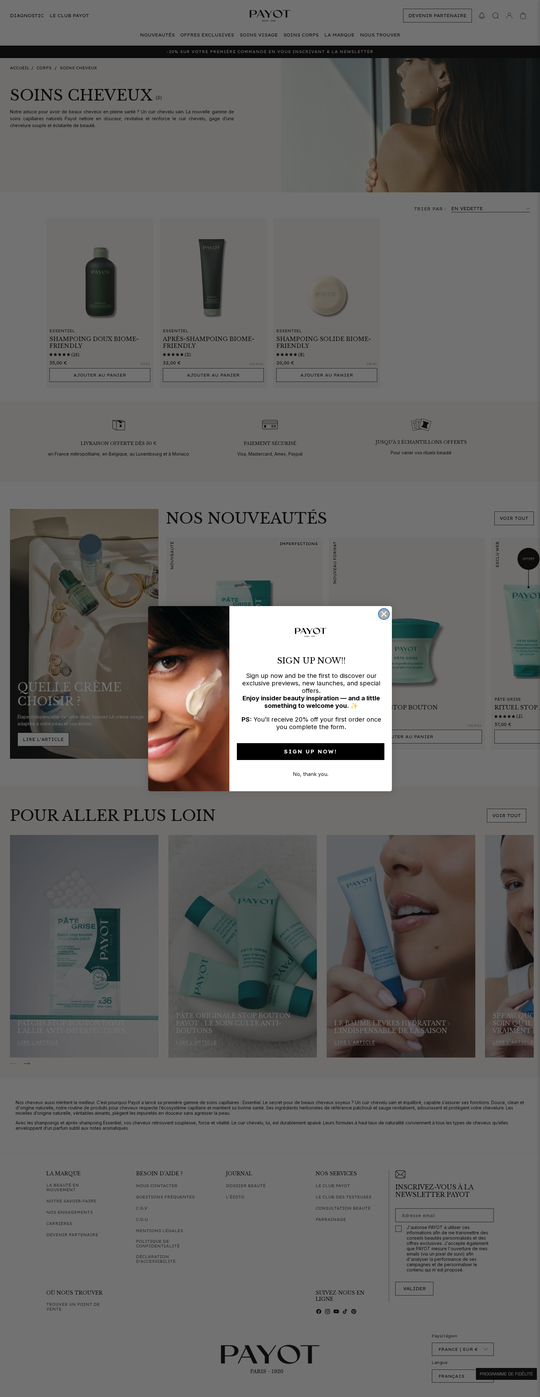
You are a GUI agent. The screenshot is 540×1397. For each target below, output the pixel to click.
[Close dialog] (383, 614)
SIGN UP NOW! (310, 751)
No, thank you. (310, 774)
